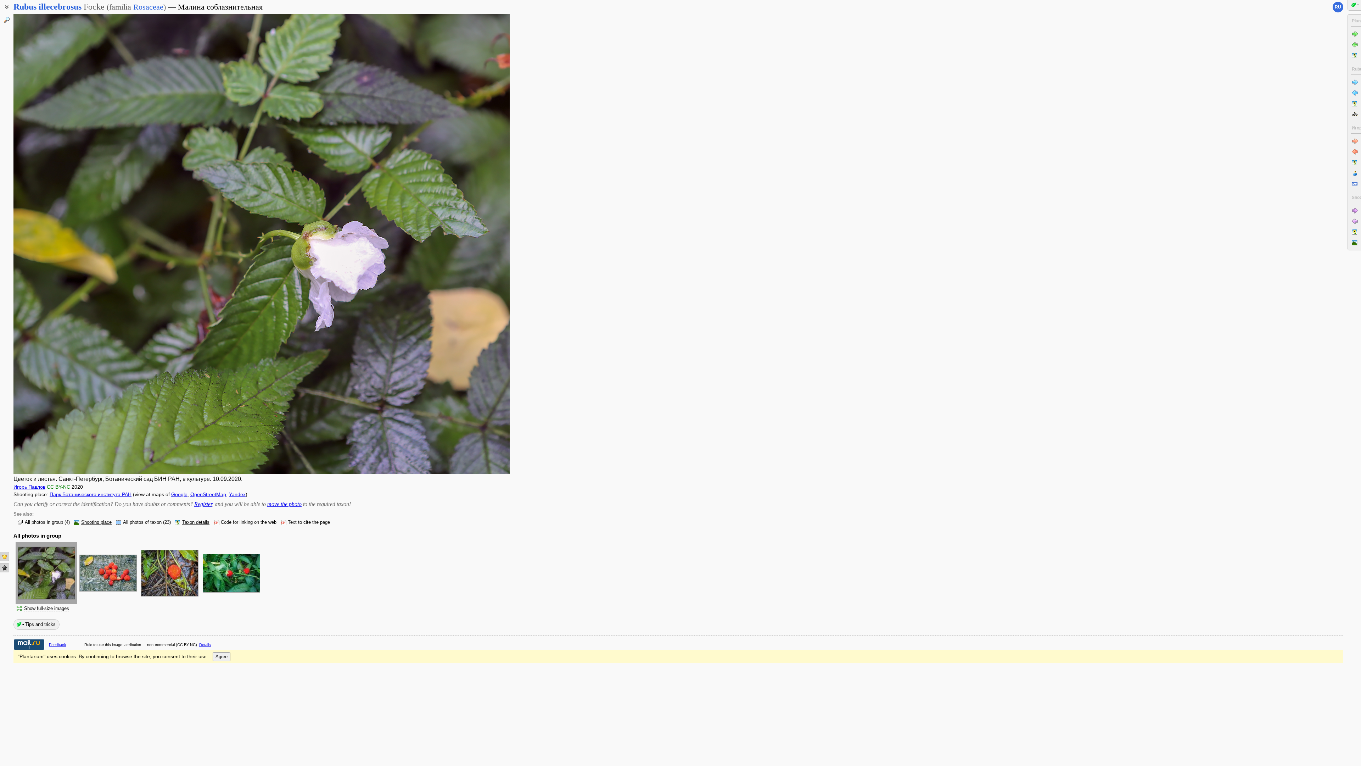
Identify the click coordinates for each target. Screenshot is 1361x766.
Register (203, 504)
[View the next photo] (458, 244)
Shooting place (96, 522)
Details (205, 645)
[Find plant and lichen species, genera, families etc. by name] (6, 20)
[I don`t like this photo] (4, 567)
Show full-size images (46, 608)
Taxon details (195, 522)
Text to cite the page (309, 522)
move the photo (284, 504)
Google (179, 494)
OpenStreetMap (208, 494)
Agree (221, 656)
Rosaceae (148, 6)
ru (1338, 7)
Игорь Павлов (29, 487)
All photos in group (44, 522)
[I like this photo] (4, 556)
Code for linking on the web (248, 522)
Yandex (237, 494)
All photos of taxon (142, 522)
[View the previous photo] (64, 244)
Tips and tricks (40, 624)
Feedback (57, 645)
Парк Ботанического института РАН (90, 494)
